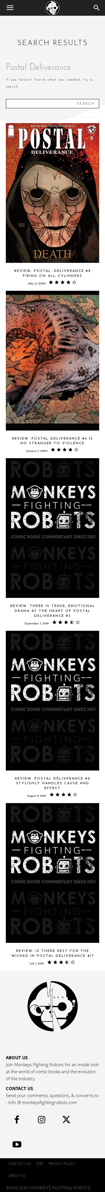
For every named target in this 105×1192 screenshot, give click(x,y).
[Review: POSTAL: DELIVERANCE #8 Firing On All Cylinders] (52, 193)
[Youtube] (17, 1146)
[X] (66, 1121)
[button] (10, 8)
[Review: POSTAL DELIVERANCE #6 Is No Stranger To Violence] (52, 361)
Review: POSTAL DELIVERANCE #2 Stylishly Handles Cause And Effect (52, 783)
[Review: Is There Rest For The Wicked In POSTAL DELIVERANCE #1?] (52, 873)
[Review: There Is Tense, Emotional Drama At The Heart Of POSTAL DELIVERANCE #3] (52, 528)
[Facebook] (17, 1121)
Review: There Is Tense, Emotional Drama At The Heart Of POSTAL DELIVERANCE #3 (52, 611)
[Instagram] (41, 1121)
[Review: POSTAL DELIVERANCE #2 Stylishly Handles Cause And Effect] (52, 701)
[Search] (97, 8)
